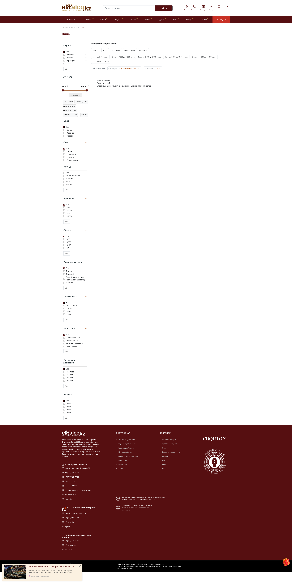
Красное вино (123, 460)
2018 (69, 406)
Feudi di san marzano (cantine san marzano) (75, 278)
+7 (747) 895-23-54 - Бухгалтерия (77, 490)
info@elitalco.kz (70, 495)
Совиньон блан (73, 337)
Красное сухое (130, 50)
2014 (69, 403)
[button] (86, 54)
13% (68, 207)
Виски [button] (104, 19)
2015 (69, 409)
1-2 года (70, 372)
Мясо (69, 311)
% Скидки (221, 19)
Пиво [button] (149, 19)
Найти (164, 8)
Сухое (69, 151)
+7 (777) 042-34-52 (71, 486)
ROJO (83, 449)
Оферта (165, 448)
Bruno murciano (73, 175)
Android (127, 510)
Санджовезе (71, 346)
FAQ (163, 468)
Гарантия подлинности (171, 452)
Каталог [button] (72, 19)
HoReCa (165, 456)
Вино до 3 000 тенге (100, 57)
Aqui (68, 181)
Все (67, 51)
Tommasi (70, 274)
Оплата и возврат (169, 440)
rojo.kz (67, 526)
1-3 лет (70, 374)
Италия (70, 57)
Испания (70, 54)
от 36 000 (84, 115)
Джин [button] (162, 19)
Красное (70, 133)
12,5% (69, 210)
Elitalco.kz (96, 451)
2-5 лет (70, 380)
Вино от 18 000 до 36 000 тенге (204, 57)
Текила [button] (204, 19)
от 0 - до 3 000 (68, 102)
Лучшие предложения (126, 440)
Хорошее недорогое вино (128, 456)
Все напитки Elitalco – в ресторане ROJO (51, 566)
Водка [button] (119, 19)
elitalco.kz (68, 499)
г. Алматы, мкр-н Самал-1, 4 (75, 513)
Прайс (164, 464)
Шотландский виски (126, 448)
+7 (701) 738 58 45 (71, 541)
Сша (68, 63)
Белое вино (122, 464)
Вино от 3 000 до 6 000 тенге (123, 57)
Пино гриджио (72, 340)
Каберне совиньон (74, 343)
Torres (69, 271)
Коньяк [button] (134, 19)
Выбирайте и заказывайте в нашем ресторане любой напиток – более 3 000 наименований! (51, 571)
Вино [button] (90, 19)
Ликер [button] (189, 19)
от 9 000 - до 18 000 (69, 110)
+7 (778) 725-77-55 (71, 477)
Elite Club (165, 460)
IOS (123, 510)
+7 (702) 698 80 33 (71, 518)
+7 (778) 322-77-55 (71, 481)
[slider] (63, 90)
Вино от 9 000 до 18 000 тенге (176, 57)
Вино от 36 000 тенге (101, 62)
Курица (70, 308)
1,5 (68, 248)
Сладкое (70, 157)
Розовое (70, 136)
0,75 (68, 239)
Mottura (69, 178)
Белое (69, 130)
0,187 (69, 245)
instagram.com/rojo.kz (40, 576)
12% (68, 213)
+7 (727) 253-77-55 (71, 472)
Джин (120, 468)
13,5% (69, 216)
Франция (71, 60)
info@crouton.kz (70, 545)
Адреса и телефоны (169, 444)
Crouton (65, 456)
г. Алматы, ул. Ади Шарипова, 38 (77, 468)
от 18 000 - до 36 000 (70, 115)
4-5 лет (70, 377)
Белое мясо (72, 305)
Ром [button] (176, 19)
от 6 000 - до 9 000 (69, 106)
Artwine (69, 184)
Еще (66, 69)
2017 (69, 412)
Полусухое (71, 154)
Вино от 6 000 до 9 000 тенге (149, 57)
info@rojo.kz (69, 522)
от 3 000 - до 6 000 (81, 102)
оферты (155, 566)
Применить (75, 95)
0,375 (69, 242)
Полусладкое (72, 160)
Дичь (69, 314)
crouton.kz (68, 549)
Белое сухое (116, 50)
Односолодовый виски (127, 444)
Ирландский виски (125, 452)
